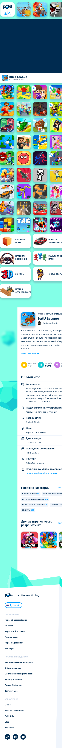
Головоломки (11, 637)
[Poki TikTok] (7, 737)
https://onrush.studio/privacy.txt (41, 473)
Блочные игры (30, 494)
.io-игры (9, 626)
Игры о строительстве (34, 505)
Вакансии (9, 728)
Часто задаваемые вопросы (19, 662)
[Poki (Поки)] (7, 7)
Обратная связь (13, 668)
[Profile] (5, 14)
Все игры (9, 649)
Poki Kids (9, 716)
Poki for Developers (14, 710)
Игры (40, 314)
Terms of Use (11, 691)
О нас (8, 705)
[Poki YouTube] (23, 737)
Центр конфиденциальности (19, 674)
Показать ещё (28, 353)
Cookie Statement (13, 685)
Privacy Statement (14, 680)
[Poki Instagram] (15, 737)
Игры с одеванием (14, 643)
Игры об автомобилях (35, 499)
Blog (7, 722)
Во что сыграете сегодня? (9, 14)
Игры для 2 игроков (15, 631)
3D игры (28, 510)
